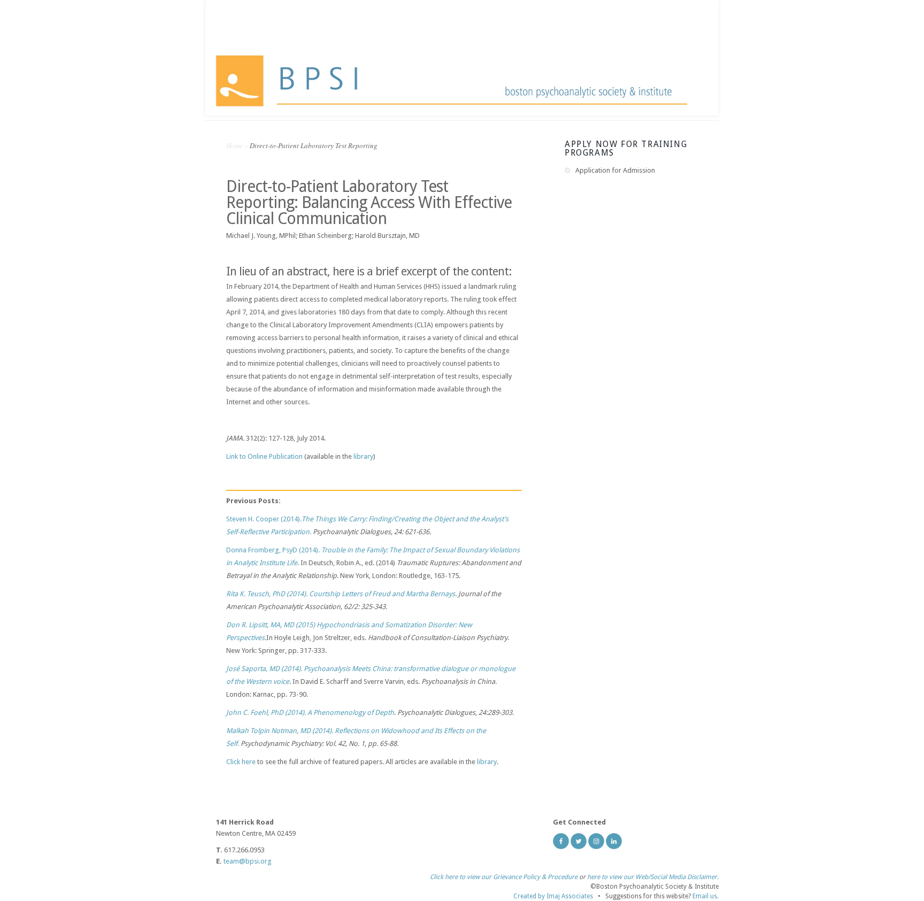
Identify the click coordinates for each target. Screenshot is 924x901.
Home (234, 145)
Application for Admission (615, 170)
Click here (241, 762)
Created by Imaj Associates (553, 896)
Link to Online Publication (264, 456)
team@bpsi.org (248, 861)
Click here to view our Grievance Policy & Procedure (504, 877)
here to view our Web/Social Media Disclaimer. (653, 877)
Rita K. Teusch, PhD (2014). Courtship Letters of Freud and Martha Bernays (340, 594)
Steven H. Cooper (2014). (264, 519)
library (363, 456)
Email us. (705, 896)
